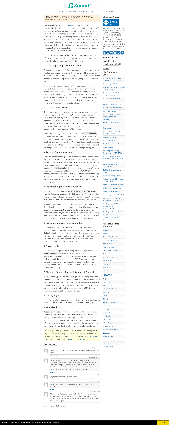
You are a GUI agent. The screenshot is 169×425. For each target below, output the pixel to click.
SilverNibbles (107, 261)
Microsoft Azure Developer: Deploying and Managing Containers (112, 117)
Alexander (53, 403)
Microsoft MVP (111, 28)
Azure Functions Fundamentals (113, 122)
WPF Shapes (107, 267)
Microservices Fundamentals (112, 108)
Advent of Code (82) (109, 289)
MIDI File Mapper (108, 254)
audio (72, 19)
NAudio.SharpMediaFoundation (113, 237)
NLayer (80, 129)
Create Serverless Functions (112, 144)
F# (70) (105, 299)
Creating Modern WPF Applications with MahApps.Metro (110, 206)
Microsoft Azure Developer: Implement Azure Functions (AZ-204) (113, 159)
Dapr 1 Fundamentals (110, 140)
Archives (107, 274)
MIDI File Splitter (108, 257)
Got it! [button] (163, 422)
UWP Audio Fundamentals (112, 191)
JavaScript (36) (108, 319)
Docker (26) (107, 333)
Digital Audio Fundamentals (112, 188)
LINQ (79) (106, 292)
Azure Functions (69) (109, 302)
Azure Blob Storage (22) (111, 340)
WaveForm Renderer (110, 240)
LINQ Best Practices (109, 111)
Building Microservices (110, 137)
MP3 (69, 19)
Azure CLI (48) (107, 306)
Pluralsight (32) (108, 326)
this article (53, 100)
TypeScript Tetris (108, 247)
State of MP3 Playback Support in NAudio (69, 17)
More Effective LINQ (109, 147)
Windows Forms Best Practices (113, 185)
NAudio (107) (107, 285)
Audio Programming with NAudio (74, 339)
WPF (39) (106, 309)
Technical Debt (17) (109, 346)
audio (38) (106, 312)
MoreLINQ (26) (108, 336)
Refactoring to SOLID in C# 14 (112, 84)
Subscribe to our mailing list (112, 64)
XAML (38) (106, 316)
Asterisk (105, 264)
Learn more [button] (55, 422)
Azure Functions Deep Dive (112, 104)
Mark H (52, 372)
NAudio (65, 19)
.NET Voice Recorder (110, 271)
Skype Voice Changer (110, 250)
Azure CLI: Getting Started (111, 176)
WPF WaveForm (108, 244)
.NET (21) (106, 343)
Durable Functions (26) (110, 329)
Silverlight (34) (107, 323)
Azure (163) (106, 282)
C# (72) (105, 295)
